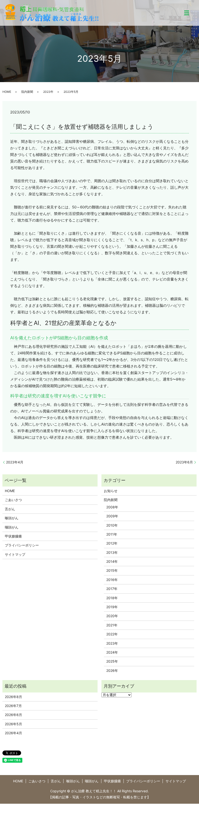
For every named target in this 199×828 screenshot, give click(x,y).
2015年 (112, 570)
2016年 (112, 580)
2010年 (112, 525)
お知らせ (110, 491)
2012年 (111, 543)
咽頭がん (11, 527)
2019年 (112, 607)
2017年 (111, 589)
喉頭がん (11, 518)
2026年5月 (13, 724)
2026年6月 (13, 715)
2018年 (112, 598)
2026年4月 (13, 733)
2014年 (112, 561)
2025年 (112, 661)
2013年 (112, 552)
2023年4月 (14, 462)
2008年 (112, 507)
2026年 (112, 670)
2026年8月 (13, 697)
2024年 (112, 652)
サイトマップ (15, 554)
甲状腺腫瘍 (13, 536)
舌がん (10, 509)
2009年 (112, 516)
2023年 (48, 92)
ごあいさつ (13, 500)
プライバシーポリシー (22, 545)
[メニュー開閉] (186, 12)
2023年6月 (184, 462)
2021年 (111, 625)
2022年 (112, 634)
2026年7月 (13, 706)
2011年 (111, 534)
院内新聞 (27, 92)
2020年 (112, 616)
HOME (6, 92)
